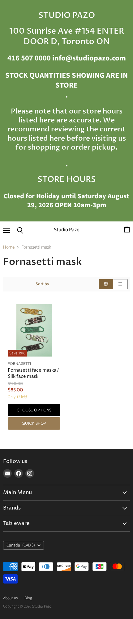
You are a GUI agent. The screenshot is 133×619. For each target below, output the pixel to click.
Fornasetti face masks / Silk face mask (33, 373)
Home (9, 247)
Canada (20, 545)
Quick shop (34, 423)
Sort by (42, 284)
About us (10, 598)
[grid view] (106, 284)
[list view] (120, 284)
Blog (28, 598)
